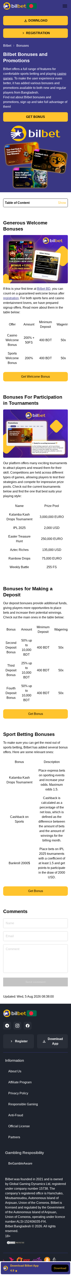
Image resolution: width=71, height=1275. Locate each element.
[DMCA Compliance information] (16, 1243)
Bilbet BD (43, 288)
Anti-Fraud (15, 1115)
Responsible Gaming (23, 1104)
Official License (19, 1126)
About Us (14, 1071)
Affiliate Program (20, 1082)
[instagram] (17, 1026)
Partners (14, 1137)
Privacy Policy (18, 1093)
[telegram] (7, 1026)
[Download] (35, 1268)
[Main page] (20, 6)
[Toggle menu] (65, 6)
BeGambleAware (20, 1163)
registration (11, 298)
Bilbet (7, 45)
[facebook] (28, 1026)
